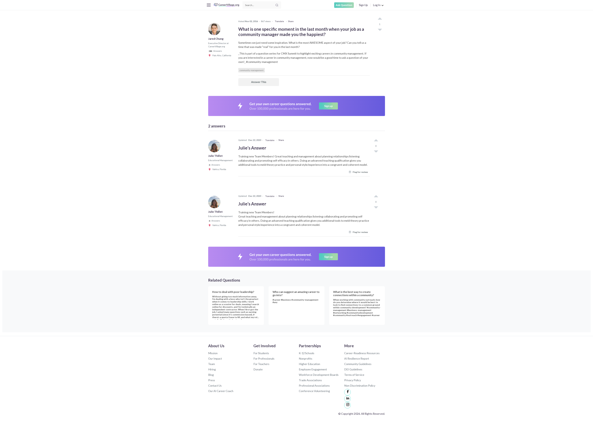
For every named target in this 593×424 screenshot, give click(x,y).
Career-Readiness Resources (362, 353)
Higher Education (309, 364)
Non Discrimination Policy (359, 385)
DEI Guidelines (353, 369)
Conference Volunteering (314, 391)
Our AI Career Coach (220, 391)
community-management (252, 70)
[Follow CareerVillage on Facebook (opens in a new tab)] (347, 392)
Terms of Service (354, 374)
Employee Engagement (313, 369)
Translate (279, 21)
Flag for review (358, 171)
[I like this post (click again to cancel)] (379, 19)
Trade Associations (310, 380)
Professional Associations (314, 385)
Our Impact (215, 358)
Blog (211, 374)
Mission (213, 353)
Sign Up (363, 5)
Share (291, 21)
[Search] (276, 5)
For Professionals (263, 358)
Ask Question (344, 5)
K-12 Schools (306, 353)
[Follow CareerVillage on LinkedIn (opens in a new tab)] (347, 398)
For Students (261, 353)
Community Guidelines (357, 364)
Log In (377, 5)
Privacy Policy (352, 380)
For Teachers (261, 364)
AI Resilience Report (356, 358)
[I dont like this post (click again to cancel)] (379, 29)
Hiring (212, 369)
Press (211, 380)
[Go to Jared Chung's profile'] (215, 30)
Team (211, 364)
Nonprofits (305, 358)
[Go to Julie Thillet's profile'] (215, 147)
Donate (258, 369)
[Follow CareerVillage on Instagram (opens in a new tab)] (347, 405)
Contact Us (215, 385)
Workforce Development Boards (319, 374)
